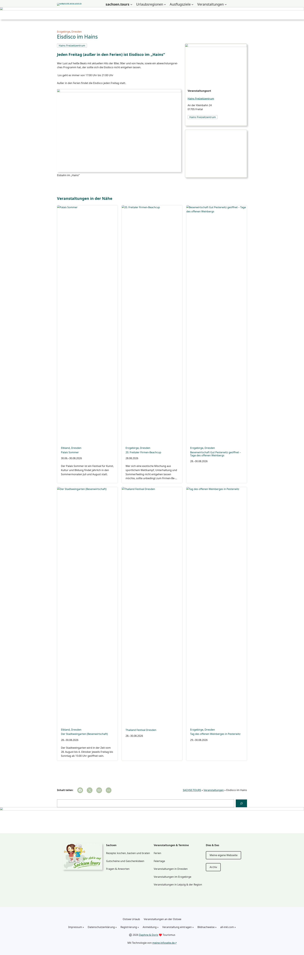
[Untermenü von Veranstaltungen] (226, 4)
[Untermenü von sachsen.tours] (131, 4)
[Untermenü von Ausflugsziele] (192, 4)
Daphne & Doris (148, 935)
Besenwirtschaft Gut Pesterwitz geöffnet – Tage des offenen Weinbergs (215, 454)
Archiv (213, 867)
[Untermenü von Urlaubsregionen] (165, 4)
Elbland (65, 448)
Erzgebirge (63, 31)
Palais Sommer (70, 452)
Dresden (76, 31)
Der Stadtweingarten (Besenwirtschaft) (84, 733)
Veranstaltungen (214, 790)
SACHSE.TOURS (192, 790)
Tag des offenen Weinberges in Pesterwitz (215, 733)
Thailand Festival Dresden (141, 730)
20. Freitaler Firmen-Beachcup (143, 452)
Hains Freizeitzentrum (201, 98)
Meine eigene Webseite (224, 855)
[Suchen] (241, 803)
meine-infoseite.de (163, 943)
